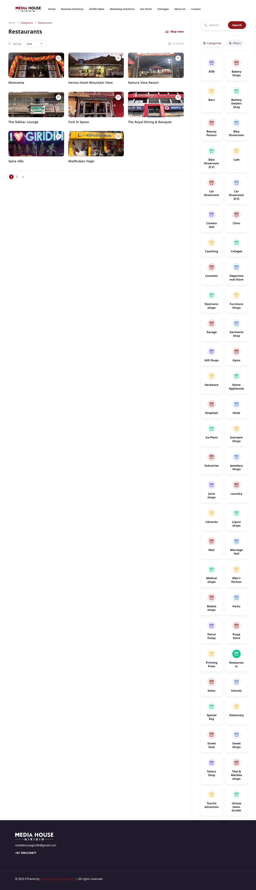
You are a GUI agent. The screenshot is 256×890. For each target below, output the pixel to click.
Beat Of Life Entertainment (57, 879)
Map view (177, 31)
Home (11, 22)
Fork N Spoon (78, 122)
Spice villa (16, 161)
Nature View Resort (143, 83)
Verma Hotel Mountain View (90, 83)
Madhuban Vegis (81, 161)
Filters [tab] (237, 43)
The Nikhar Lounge (23, 122)
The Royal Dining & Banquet (150, 122)
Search (237, 25)
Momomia (16, 83)
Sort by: (17, 43)
